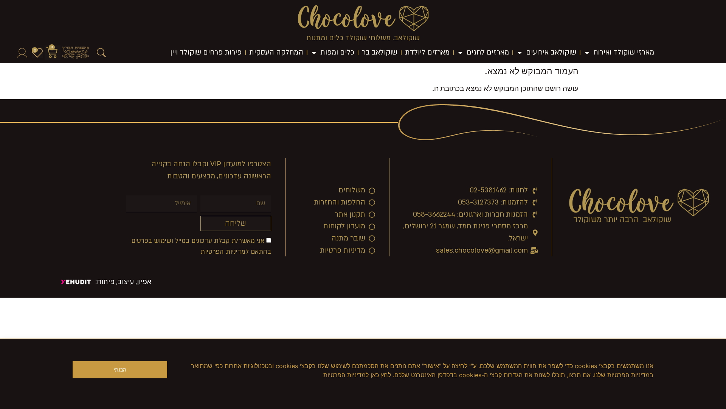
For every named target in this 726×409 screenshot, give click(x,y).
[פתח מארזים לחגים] (460, 53)
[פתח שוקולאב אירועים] (520, 53)
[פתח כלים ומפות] (314, 53)
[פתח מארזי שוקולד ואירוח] (587, 53)
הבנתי (120, 370)
